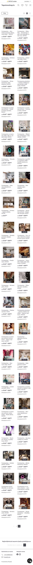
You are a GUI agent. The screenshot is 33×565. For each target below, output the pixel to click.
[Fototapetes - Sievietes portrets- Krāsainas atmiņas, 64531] (24, 207)
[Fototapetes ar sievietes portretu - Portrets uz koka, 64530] (24, 105)
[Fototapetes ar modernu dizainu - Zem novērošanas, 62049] (24, 483)
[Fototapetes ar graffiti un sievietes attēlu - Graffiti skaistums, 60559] (24, 157)
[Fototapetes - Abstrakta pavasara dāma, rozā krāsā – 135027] (8, 28)
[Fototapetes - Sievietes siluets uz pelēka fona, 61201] (8, 435)
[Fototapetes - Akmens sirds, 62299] (8, 507)
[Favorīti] (22, 5)
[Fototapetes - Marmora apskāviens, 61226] (24, 409)
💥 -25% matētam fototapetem (12, 1)
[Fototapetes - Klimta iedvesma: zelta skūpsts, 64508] (8, 78)
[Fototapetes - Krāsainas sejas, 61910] (24, 54)
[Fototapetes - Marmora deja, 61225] (8, 359)
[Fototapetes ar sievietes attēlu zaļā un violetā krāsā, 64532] (8, 131)
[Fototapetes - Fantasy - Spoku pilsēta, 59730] (8, 206)
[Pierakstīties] (24, 545)
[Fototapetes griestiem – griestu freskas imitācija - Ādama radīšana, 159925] (24, 308)
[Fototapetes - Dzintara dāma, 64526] (8, 54)
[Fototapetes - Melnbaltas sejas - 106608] (24, 182)
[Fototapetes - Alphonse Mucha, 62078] (24, 334)
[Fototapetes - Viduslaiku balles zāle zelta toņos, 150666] (24, 257)
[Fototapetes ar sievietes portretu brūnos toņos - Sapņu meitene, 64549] (8, 334)
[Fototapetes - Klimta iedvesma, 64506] (24, 459)
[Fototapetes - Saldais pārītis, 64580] (8, 459)
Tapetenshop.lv (8, 5)
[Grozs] (26, 5)
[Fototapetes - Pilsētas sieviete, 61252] (8, 306)
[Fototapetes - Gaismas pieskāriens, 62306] (8, 182)
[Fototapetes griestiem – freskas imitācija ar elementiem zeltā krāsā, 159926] (24, 79)
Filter (4, 13)
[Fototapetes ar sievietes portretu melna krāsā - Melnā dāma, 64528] (8, 409)
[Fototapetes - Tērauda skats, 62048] (8, 155)
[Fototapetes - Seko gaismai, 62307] (24, 359)
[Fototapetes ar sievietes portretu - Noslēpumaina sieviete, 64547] (8, 105)
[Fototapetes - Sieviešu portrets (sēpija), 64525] (8, 232)
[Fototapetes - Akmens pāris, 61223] (8, 281)
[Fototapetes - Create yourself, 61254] (8, 383)
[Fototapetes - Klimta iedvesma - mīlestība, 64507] (24, 508)
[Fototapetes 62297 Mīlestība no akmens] (8, 482)
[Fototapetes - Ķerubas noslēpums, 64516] (24, 434)
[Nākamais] (19, 526)
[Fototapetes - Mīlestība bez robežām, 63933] (24, 282)
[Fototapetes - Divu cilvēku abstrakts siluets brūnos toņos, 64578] (24, 232)
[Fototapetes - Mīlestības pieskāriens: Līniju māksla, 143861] (24, 131)
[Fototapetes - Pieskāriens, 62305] (8, 256)
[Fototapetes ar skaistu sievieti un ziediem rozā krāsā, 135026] (24, 384)
